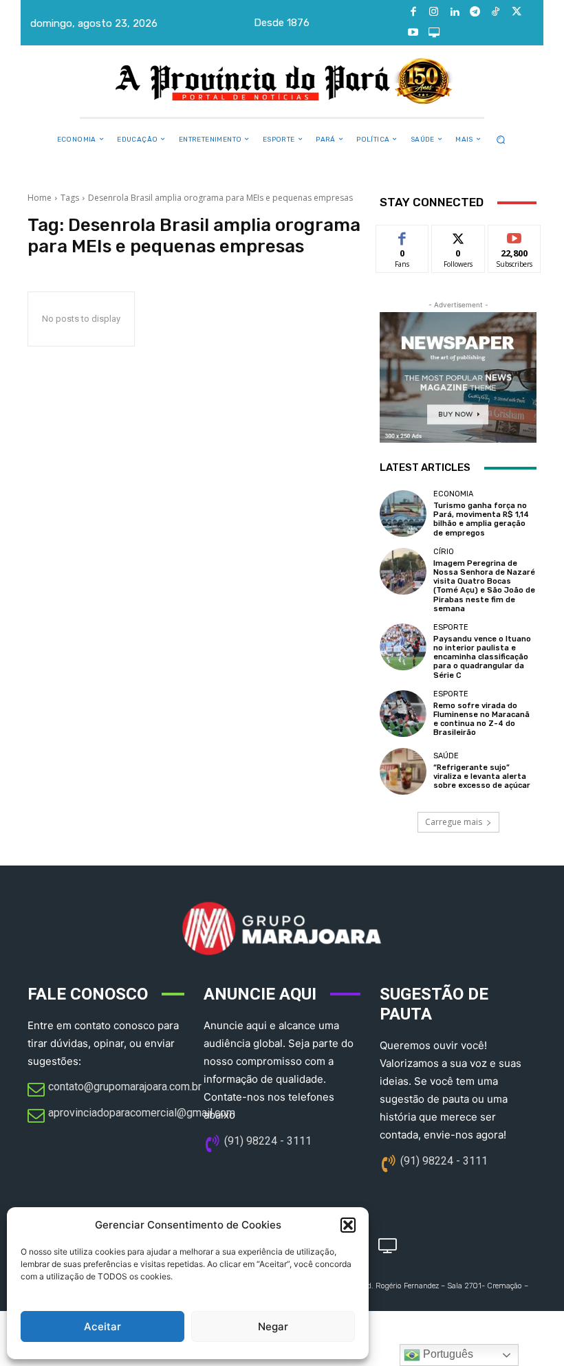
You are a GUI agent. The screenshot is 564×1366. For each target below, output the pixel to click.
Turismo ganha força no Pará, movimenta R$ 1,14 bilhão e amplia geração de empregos (481, 519)
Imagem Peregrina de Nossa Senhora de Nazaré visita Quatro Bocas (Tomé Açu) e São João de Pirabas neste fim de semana (484, 586)
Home (40, 197)
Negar (273, 1326)
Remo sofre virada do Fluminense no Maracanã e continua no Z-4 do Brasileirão (481, 719)
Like (403, 235)
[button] (348, 1225)
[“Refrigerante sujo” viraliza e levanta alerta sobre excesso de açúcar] (403, 771)
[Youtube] (413, 33)
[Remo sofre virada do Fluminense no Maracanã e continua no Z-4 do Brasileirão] (403, 713)
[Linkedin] (454, 12)
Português (446, 1354)
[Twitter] (516, 12)
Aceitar (102, 1326)
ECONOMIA (453, 494)
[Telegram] (475, 12)
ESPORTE (450, 627)
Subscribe (514, 235)
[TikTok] (496, 12)
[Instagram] (434, 12)
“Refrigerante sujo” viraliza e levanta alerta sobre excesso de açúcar (481, 776)
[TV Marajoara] (434, 33)
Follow (458, 235)
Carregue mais (453, 822)
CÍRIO (443, 551)
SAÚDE (446, 756)
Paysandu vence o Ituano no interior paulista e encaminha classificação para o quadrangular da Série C (482, 657)
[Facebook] (413, 12)
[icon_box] (115, 1090)
